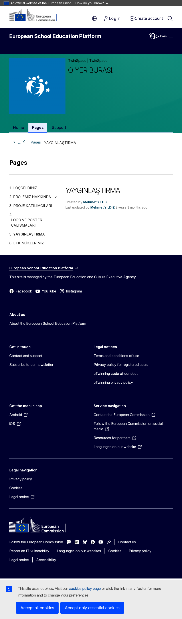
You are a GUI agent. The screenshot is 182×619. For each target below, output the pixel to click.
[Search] (170, 18)
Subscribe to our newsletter (31, 364)
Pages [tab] (38, 127)
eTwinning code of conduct (116, 373)
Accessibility (46, 560)
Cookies (15, 488)
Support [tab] (59, 127)
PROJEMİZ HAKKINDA (32, 197)
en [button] (94, 18)
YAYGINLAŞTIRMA (29, 234)
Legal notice (19, 560)
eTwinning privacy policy (113, 382)
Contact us (127, 542)
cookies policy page (85, 588)
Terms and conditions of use (116, 355)
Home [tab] (18, 127)
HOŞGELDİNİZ (25, 188)
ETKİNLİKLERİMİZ (28, 243)
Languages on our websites (79, 551)
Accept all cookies (37, 607)
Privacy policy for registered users (121, 364)
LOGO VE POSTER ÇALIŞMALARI (26, 222)
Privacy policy (20, 479)
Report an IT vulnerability (29, 551)
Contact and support (25, 355)
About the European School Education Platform (47, 323)
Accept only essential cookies (92, 607)
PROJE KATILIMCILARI (32, 205)
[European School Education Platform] (36, 15)
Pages (36, 142)
